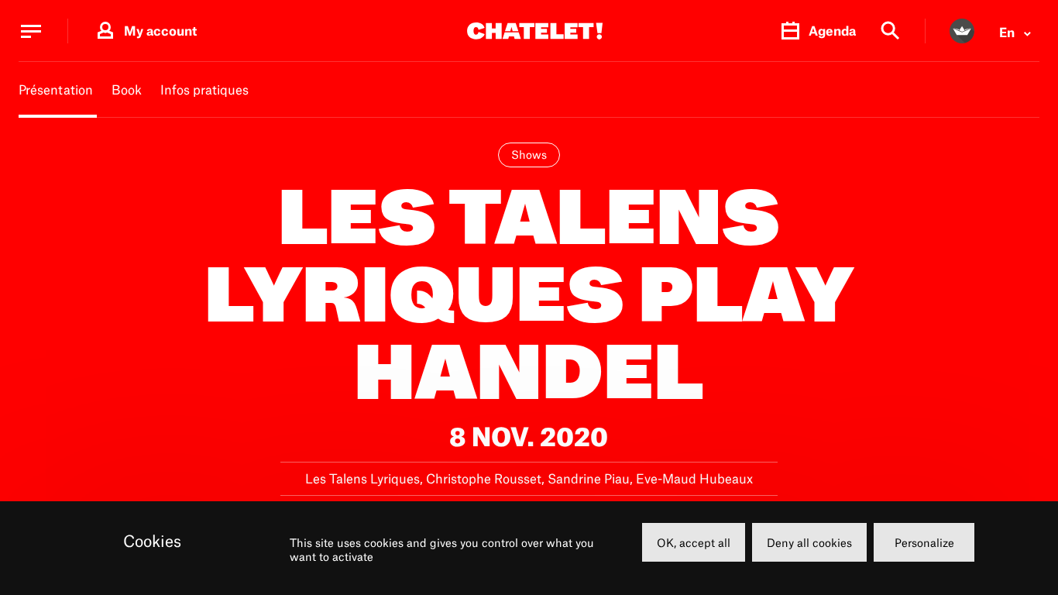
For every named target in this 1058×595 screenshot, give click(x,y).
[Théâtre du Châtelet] (534, 31)
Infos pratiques (204, 89)
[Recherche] (890, 31)
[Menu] (31, 31)
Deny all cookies (809, 542)
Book (127, 89)
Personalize (924, 542)
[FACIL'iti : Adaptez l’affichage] (962, 31)
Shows (529, 154)
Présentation (56, 89)
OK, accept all (693, 542)
